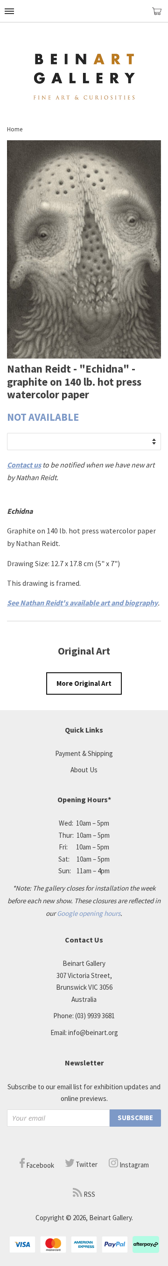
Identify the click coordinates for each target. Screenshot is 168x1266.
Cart (160, 15)
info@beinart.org (93, 1032)
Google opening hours (88, 913)
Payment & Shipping (84, 753)
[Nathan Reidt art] (84, 355)
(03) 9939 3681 (95, 1015)
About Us (84, 769)
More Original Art (84, 683)
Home (14, 129)
